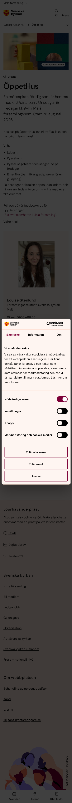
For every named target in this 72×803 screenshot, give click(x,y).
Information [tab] (36, 334)
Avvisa (36, 476)
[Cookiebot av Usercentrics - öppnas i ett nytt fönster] (51, 323)
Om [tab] (59, 334)
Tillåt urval (36, 464)
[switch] (62, 411)
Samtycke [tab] (13, 334)
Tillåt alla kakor (36, 452)
